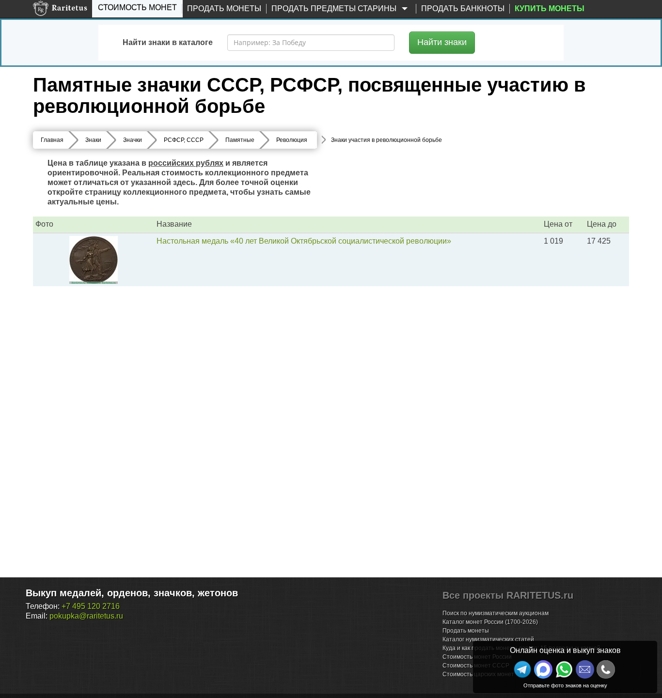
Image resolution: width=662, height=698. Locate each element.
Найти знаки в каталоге (168, 42)
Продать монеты (224, 8)
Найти (442, 42)
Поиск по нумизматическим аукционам (495, 613)
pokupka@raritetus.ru (86, 616)
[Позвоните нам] (606, 669)
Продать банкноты (462, 8)
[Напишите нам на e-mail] (585, 669)
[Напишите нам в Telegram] (522, 669)
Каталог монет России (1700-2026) (490, 622)
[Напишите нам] (543, 669)
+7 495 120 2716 (91, 606)
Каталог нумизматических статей (488, 639)
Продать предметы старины (334, 8)
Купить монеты (549, 8)
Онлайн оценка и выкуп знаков (565, 650)
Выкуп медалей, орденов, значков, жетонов (132, 593)
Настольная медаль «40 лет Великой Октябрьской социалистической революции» (304, 241)
